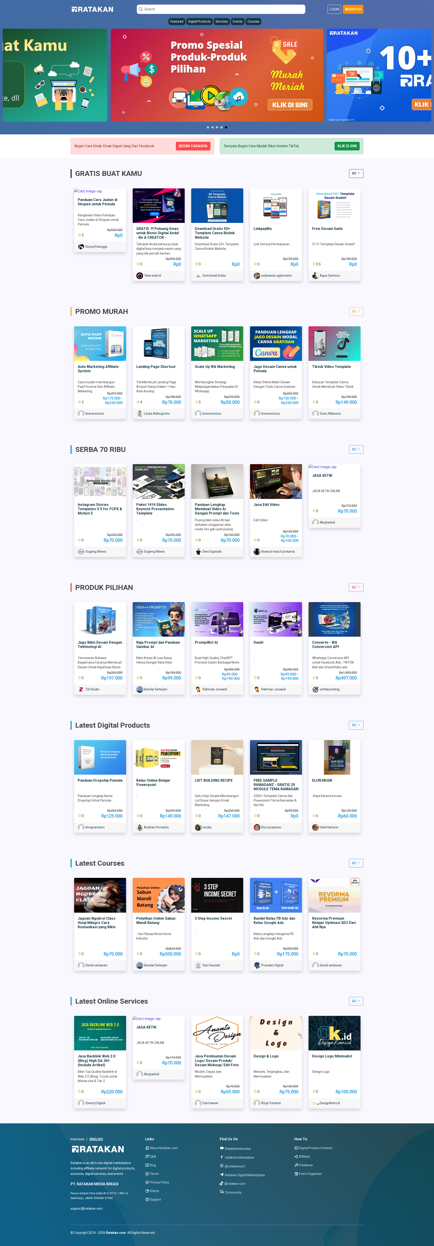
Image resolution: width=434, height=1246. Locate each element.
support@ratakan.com (87, 1208)
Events (238, 21)
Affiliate (304, 1156)
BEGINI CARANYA (193, 146)
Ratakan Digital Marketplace (244, 1175)
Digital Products (199, 21)
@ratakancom (234, 1166)
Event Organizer (310, 1173)
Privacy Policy (159, 1182)
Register (353, 9)
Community (233, 1192)
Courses (253, 21)
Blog (153, 1165)
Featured (176, 21)
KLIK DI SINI (347, 146)
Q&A (153, 1156)
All (354, 173)
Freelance (306, 1165)
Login (334, 9)
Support (155, 1199)
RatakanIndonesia (237, 1148)
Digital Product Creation (316, 1148)
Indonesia (77, 1139)
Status (154, 1190)
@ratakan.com (234, 1183)
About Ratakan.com (164, 1148)
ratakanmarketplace (239, 1157)
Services (222, 21)
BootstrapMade (98, 1238)
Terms (154, 1173)
